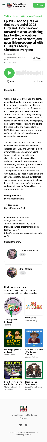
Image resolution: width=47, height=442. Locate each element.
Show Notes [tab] (10, 90)
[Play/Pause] (9, 73)
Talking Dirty (30, 318)
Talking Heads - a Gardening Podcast (19, 5)
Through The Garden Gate (31, 383)
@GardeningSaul (17, 208)
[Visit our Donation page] (26, 425)
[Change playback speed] (17, 81)
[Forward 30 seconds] (12, 81)
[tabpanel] (23, 171)
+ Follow (39, 5)
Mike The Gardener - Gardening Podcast (34, 352)
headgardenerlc (16, 198)
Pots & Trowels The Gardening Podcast (13, 383)
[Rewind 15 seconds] (7, 81)
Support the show (12, 242)
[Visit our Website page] (20, 425)
